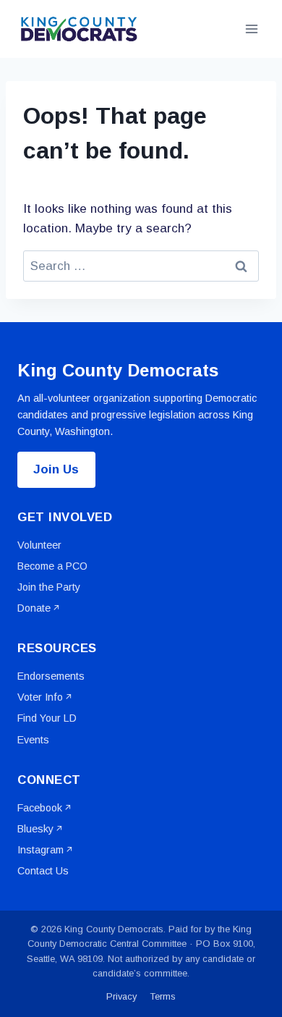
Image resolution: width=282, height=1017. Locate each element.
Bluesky (35, 829)
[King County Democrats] (78, 29)
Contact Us (43, 871)
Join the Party (48, 587)
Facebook (39, 808)
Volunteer (39, 545)
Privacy (121, 996)
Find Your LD (47, 718)
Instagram (40, 850)
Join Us (56, 469)
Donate (34, 608)
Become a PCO (52, 566)
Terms (163, 996)
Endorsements (51, 676)
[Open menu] (251, 28)
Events (33, 740)
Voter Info (40, 697)
